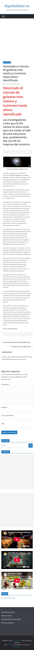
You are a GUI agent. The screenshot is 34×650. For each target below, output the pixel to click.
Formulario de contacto (8, 612)
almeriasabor (17, 84)
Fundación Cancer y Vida (8, 598)
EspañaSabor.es (17, 6)
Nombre (4, 407)
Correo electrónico (7, 415)
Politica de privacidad (7, 623)
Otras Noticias (7, 62)
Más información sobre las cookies (11, 619)
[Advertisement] (17, 36)
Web (2, 424)
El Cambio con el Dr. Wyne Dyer (21, 347)
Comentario (5, 384)
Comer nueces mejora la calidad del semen (16, 342)
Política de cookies (6, 616)
